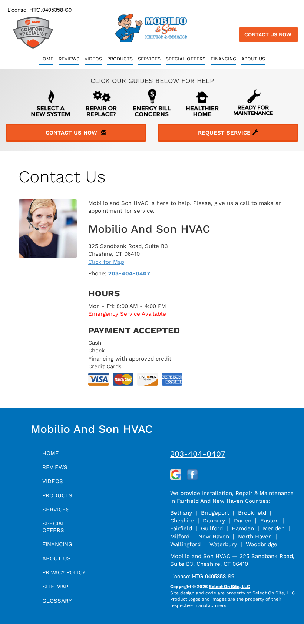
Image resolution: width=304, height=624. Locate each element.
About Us (253, 59)
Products (120, 59)
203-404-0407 (129, 273)
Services (149, 59)
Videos (93, 59)
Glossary (57, 600)
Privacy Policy (64, 572)
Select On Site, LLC (229, 586)
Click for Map (106, 262)
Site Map (55, 586)
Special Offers (185, 59)
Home (46, 59)
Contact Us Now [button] (268, 34)
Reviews (69, 59)
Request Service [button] (225, 132)
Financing (223, 59)
